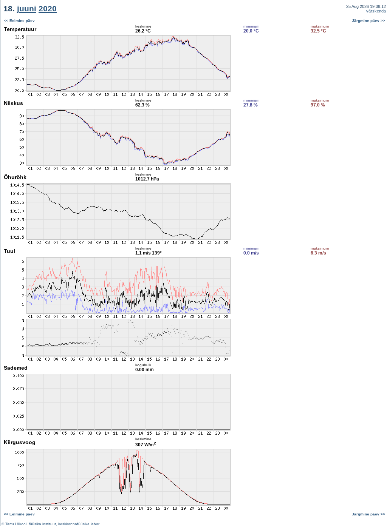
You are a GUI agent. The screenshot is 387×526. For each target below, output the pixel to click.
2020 (48, 8)
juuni (26, 8)
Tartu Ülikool (15, 524)
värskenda (376, 11)
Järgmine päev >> (368, 21)
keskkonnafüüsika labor (78, 524)
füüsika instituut (42, 524)
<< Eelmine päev (19, 21)
